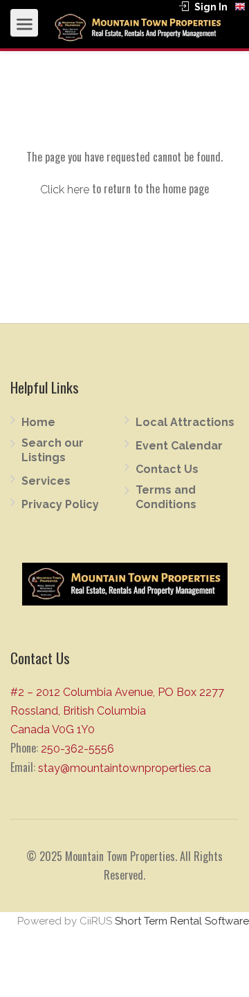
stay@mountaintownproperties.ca (124, 768)
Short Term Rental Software (182, 921)
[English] (240, 6)
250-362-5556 (77, 748)
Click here (64, 189)
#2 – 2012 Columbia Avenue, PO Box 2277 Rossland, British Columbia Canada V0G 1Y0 (117, 711)
